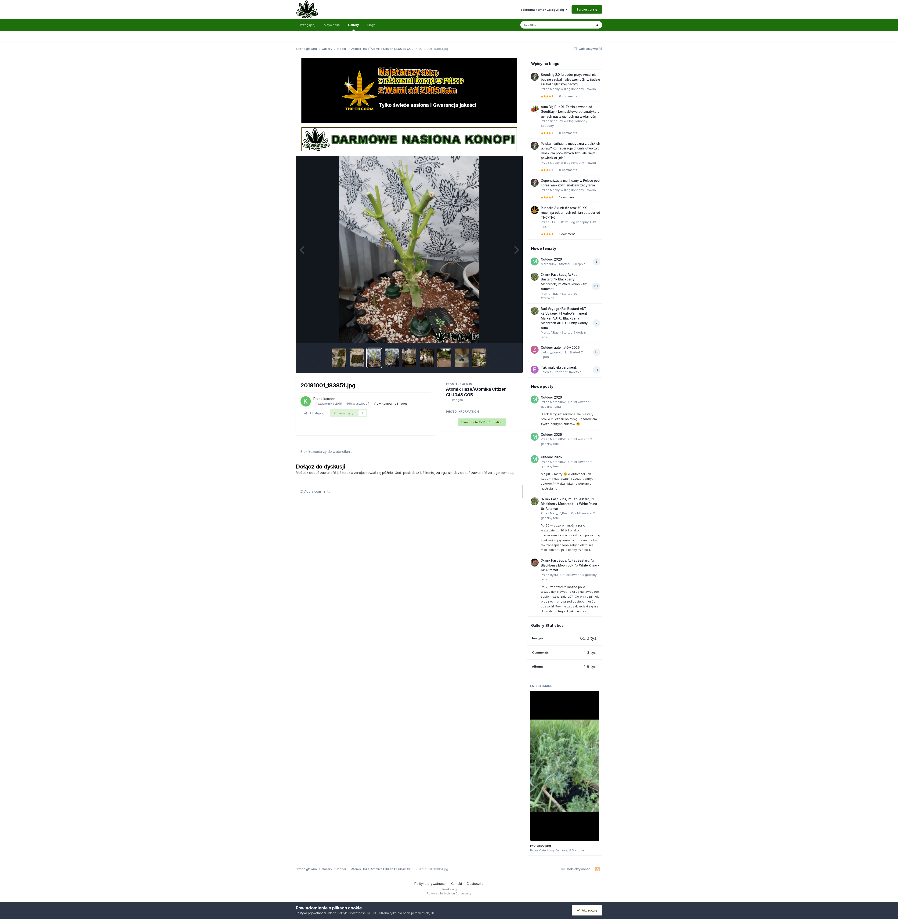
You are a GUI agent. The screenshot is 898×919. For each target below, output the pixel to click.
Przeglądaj (307, 25)
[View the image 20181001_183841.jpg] (392, 358)
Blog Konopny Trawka (580, 89)
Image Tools (503, 334)
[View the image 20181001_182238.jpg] (479, 358)
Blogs (371, 25)
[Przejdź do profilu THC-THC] (535, 210)
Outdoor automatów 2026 (560, 347)
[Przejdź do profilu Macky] (535, 77)
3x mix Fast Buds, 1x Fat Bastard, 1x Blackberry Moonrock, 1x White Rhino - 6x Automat (570, 504)
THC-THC (557, 222)
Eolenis (546, 372)
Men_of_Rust (550, 293)
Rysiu (554, 575)
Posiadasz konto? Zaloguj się (541, 9)
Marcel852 (549, 264)
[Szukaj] (597, 25)
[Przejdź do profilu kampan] (306, 401)
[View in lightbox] (409, 249)
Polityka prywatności (430, 884)
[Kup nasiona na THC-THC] (409, 90)
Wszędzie (579, 24)
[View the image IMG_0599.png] (564, 766)
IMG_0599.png (540, 845)
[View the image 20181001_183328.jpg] (427, 358)
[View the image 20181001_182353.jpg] (444, 358)
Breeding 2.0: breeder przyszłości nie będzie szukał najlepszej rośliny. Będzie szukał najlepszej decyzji (570, 79)
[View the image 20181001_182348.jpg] (462, 358)
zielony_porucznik (554, 352)
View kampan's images (391, 403)
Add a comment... (316, 491)
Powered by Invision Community (449, 893)
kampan (329, 399)
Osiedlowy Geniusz (553, 850)
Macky (555, 89)
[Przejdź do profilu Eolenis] (535, 370)
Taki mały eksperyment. (559, 367)
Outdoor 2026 (551, 259)
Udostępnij (315, 413)
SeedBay (556, 121)
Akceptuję (588, 910)
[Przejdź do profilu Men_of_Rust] (535, 277)
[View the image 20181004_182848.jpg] (339, 358)
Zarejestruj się (586, 9)
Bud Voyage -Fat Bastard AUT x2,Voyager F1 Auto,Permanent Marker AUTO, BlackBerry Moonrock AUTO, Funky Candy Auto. (564, 318)
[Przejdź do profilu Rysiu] (535, 563)
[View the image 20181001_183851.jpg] (374, 358)
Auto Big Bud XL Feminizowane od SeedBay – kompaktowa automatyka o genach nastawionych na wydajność (570, 111)
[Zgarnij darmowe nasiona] (409, 139)
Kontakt (456, 884)
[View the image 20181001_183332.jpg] (409, 358)
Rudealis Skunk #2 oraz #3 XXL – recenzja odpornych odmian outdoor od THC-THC (570, 212)
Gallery (353, 25)
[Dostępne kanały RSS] (597, 869)
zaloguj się (444, 473)
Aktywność (332, 25)
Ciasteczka (475, 884)
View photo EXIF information (482, 422)
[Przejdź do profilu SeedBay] (535, 109)
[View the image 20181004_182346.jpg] (357, 358)
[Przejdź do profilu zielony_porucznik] (535, 350)
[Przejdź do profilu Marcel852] (535, 261)
